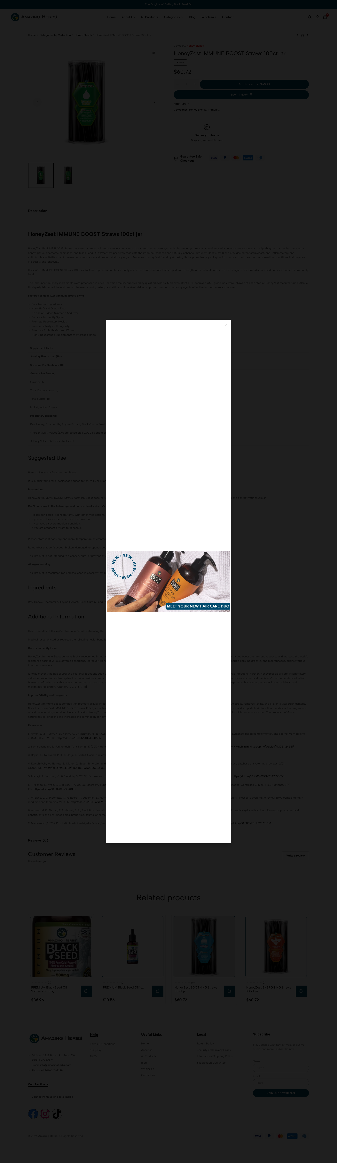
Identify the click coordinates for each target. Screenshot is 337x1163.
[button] (225, 325)
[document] (168, 581)
